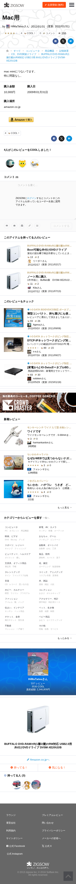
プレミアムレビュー (52, 815)
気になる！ (58, 767)
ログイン (31, 198)
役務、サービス (51, 629)
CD (6, 584)
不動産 (8, 625)
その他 (42, 625)
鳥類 (52, 611)
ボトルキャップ (53, 593)
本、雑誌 (43, 581)
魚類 (41, 611)
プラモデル (25, 593)
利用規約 (11, 830)
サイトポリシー (14, 838)
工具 (54, 548)
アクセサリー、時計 (48, 599)
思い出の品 (24, 584)
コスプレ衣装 (45, 575)
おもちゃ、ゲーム (47, 536)
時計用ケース (54, 602)
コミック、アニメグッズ (51, 572)
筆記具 (8, 566)
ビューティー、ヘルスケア (18, 554)
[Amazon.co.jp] (21, 120)
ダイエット (10, 558)
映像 (50, 531)
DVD (7, 540)
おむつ (42, 620)
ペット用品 (19, 611)
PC (6, 531)
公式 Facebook (17, 846)
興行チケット (11, 620)
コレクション (45, 590)
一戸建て (20, 629)
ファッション (11, 599)
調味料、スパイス (47, 558)
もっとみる (63, 638)
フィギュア (44, 540)
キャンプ (9, 548)
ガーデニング (45, 566)
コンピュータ (11, 527)
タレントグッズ (12, 572)
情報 (41, 629)
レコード (13, 584)
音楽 (7, 581)
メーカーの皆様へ (51, 838)
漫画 (41, 584)
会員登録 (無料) (55, 4)
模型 (7, 593)
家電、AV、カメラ (48, 527)
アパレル (9, 602)
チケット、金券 (12, 617)
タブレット (14, 531)
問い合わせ (48, 822)
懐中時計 (43, 602)
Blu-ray (14, 540)
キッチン (43, 531)
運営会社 (11, 822)
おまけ (42, 593)
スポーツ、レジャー (14, 545)
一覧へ (46, 518)
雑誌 (47, 584)
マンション (10, 629)
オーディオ (59, 531)
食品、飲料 (44, 554)
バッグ (21, 602)
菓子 (58, 558)
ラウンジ (11, 815)
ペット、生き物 (46, 607)
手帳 (14, 566)
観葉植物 (56, 566)
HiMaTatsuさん (19, 26)
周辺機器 (25, 531)
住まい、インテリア (14, 607)
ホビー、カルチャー (14, 590)
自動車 (42, 548)
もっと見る (63, 507)
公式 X (48, 846)
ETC (48, 549)
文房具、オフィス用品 (15, 563)
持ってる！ (20, 767)
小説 (52, 584)
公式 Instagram (14, 853)
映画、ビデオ (11, 536)
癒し (18, 558)
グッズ (22, 540)
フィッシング (20, 548)
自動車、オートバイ (48, 545)
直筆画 (55, 575)
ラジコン (14, 593)
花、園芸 (43, 563)
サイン (8, 575)
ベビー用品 (44, 617)
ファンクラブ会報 (20, 575)
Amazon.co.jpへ (39, 759)
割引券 (21, 620)
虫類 (47, 611)
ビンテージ (55, 540)
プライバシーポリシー (53, 830)
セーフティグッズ (54, 620)
